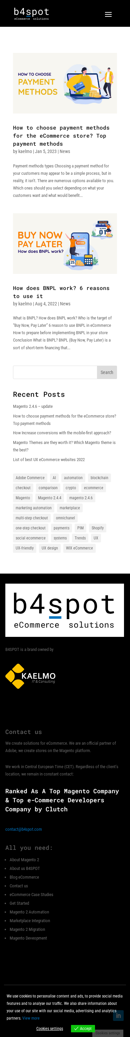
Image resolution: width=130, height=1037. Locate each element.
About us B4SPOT (25, 868)
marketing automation (34, 508)
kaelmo (25, 151)
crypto (71, 488)
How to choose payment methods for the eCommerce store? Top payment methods (61, 135)
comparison (48, 488)
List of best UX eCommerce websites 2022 (49, 459)
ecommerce (93, 488)
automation (73, 477)
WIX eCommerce (79, 548)
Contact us (19, 885)
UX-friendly (25, 548)
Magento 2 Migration (27, 929)
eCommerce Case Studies (31, 894)
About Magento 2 (24, 859)
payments (61, 528)
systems (60, 538)
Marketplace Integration (30, 920)
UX (96, 538)
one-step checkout (31, 528)
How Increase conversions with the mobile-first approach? (62, 432)
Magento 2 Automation (29, 911)
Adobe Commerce (30, 477)
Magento (23, 498)
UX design (50, 548)
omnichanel (65, 518)
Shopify (98, 528)
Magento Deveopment (28, 938)
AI (54, 477)
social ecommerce (31, 538)
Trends (80, 538)
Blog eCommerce (24, 877)
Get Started (19, 903)
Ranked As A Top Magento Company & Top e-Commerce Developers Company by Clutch (62, 800)
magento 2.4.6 (81, 498)
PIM (80, 528)
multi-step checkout (32, 518)
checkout (23, 488)
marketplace (70, 508)
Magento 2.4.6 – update (33, 406)
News (65, 151)
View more (31, 1018)
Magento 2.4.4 (49, 498)
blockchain (99, 477)
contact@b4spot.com (23, 829)
